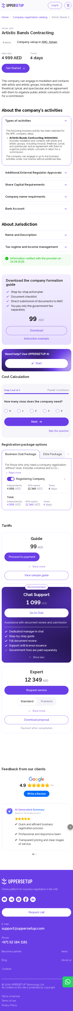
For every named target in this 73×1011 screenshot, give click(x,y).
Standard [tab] (27, 701)
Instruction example (36, 338)
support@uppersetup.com (23, 928)
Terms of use (9, 1000)
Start (39, 363)
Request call (36, 912)
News (64, 951)
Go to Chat (36, 612)
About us (66, 960)
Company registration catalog (30, 17)
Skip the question (59, 431)
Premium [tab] (46, 701)
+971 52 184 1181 (14, 942)
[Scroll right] (68, 454)
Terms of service (11, 996)
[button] (2, 827)
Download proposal (36, 719)
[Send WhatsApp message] (67, 981)
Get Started (13, 68)
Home (5, 17)
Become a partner (11, 951)
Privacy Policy (9, 1005)
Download (36, 330)
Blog (4, 960)
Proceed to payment (22, 556)
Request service (36, 690)
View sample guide (36, 575)
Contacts (6, 969)
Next (34, 421)
